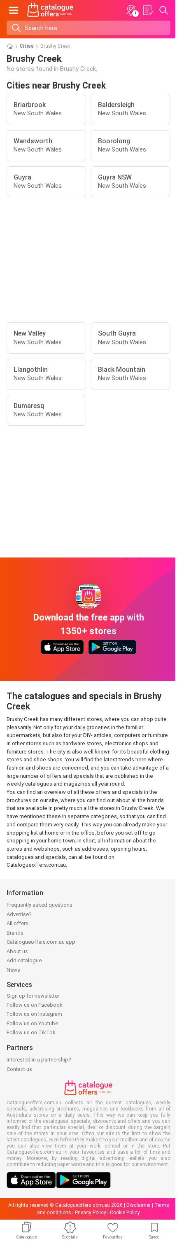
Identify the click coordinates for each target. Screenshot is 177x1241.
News (13, 970)
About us (17, 951)
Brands (15, 933)
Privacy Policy (90, 1212)
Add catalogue (24, 960)
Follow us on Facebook (35, 1005)
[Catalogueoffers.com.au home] (50, 10)
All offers (17, 923)
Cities (27, 46)
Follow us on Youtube (32, 1023)
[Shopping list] (147, 10)
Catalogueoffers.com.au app (41, 942)
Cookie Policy (125, 1212)
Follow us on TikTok (31, 1032)
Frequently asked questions (39, 905)
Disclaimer (138, 1205)
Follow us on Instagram (34, 1014)
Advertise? (19, 914)
